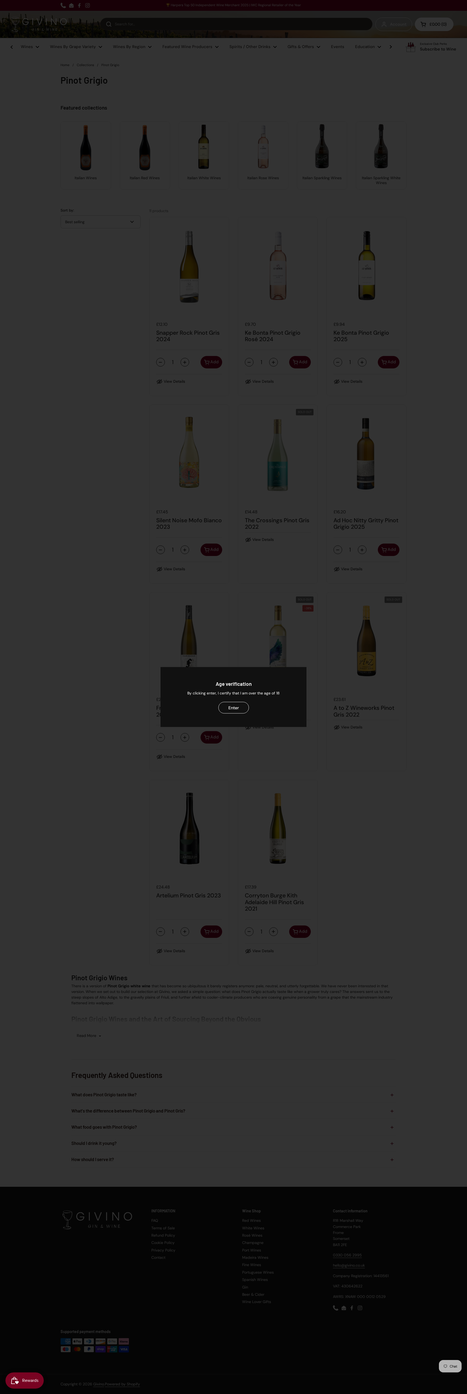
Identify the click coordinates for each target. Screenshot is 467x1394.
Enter (233, 707)
